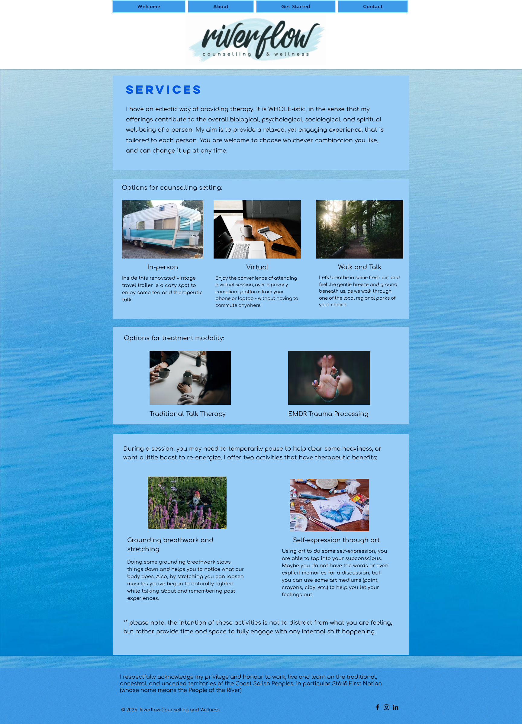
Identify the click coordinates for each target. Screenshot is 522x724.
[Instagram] (386, 707)
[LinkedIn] (395, 707)
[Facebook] (377, 707)
